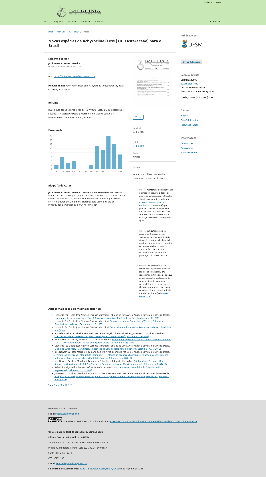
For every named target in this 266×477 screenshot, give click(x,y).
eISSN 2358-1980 (189, 83)
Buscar (216, 21)
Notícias (72, 21)
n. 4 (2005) (74, 31)
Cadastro (208, 2)
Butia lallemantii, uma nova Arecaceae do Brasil (135, 327)
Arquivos (58, 21)
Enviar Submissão (191, 61)
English (184, 115)
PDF (139, 117)
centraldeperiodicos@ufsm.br (71, 463)
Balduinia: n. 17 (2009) (80, 370)
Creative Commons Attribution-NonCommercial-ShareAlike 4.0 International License (153, 421)
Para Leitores (187, 143)
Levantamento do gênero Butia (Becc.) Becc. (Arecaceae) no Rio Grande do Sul (95, 318)
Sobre (84, 21)
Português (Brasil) (190, 124)
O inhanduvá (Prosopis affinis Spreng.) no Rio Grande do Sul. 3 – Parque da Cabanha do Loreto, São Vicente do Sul (109, 363)
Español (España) (190, 120)
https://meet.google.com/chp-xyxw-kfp (100, 468)
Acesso (219, 2)
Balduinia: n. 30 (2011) (148, 318)
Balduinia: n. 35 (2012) (149, 348)
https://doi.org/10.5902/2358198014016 (74, 76)
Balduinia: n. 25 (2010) (123, 342)
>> (71, 384)
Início (50, 31)
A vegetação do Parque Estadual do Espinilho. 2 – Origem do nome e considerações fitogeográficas (105, 376)
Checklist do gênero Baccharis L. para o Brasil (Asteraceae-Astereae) (90, 336)
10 (66, 384)
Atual (46, 21)
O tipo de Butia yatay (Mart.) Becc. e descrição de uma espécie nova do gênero (95, 348)
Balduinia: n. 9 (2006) (138, 336)
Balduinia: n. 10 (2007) (91, 324)
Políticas (99, 21)
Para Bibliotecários (189, 152)
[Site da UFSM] (192, 48)
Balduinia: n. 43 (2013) (120, 358)
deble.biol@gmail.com (67, 413)
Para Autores (187, 147)
